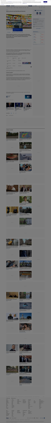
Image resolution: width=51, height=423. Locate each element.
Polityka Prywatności (2, 4)
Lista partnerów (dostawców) (25, 3)
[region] (25, 2)
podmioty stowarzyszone (10, 1)
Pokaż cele (45, 3)
